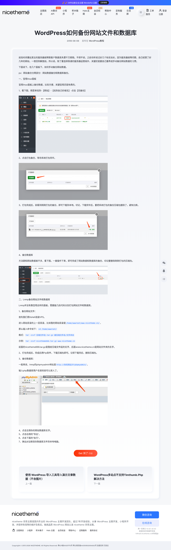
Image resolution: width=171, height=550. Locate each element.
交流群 (129, 12)
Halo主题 (86, 12)
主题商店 (43, 12)
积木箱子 (75, 12)
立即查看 (103, 3)
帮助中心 (108, 12)
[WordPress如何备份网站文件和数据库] (85, 124)
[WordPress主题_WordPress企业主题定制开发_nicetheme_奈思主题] (16, 12)
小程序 (65, 12)
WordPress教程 (96, 40)
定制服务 (119, 12)
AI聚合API (54, 12)
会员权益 (97, 12)
